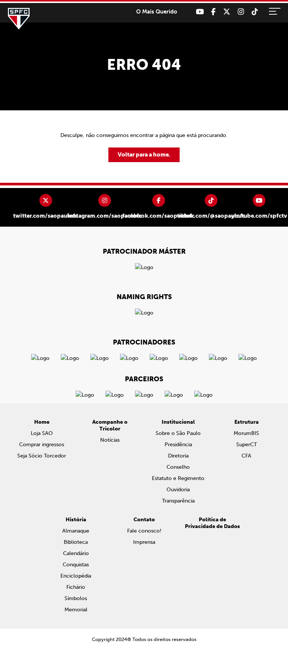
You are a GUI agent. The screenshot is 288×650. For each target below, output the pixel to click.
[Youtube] (200, 11)
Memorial (75, 609)
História (76, 519)
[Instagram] (241, 11)
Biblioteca (76, 542)
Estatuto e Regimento (178, 478)
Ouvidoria (178, 489)
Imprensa (144, 542)
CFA (246, 456)
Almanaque (75, 531)
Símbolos (75, 598)
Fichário (75, 587)
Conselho (178, 467)
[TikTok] (255, 11)
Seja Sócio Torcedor (41, 456)
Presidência (178, 444)
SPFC (19, 19)
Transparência (178, 501)
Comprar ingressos (41, 444)
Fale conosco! (144, 531)
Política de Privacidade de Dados (212, 523)
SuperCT (246, 444)
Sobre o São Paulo (178, 433)
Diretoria (178, 456)
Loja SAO (42, 433)
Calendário (76, 553)
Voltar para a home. (144, 154)
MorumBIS (246, 433)
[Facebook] (213, 11)
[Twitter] (226, 11)
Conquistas (76, 564)
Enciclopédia (75, 576)
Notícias (110, 440)
